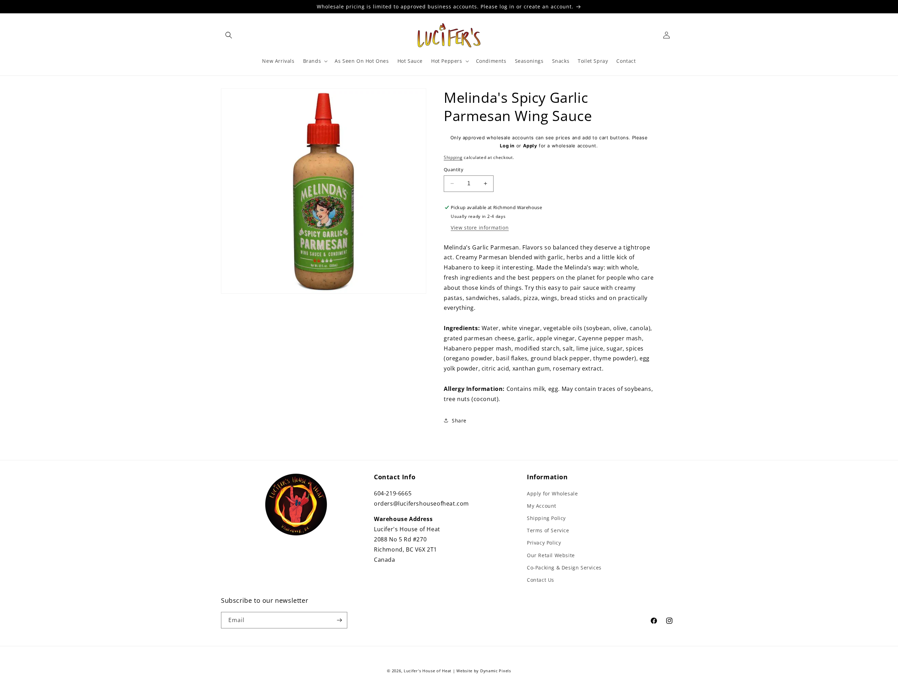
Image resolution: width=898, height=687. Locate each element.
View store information (480, 227)
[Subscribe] (339, 620)
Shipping (453, 157)
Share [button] (459, 420)
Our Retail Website (551, 555)
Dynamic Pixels (495, 670)
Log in (507, 145)
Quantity (453, 169)
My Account (541, 505)
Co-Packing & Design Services (564, 567)
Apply (530, 145)
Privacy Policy (544, 542)
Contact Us (540, 579)
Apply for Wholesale (552, 493)
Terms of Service (548, 530)
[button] (228, 35)
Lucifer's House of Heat (427, 670)
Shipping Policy (546, 518)
